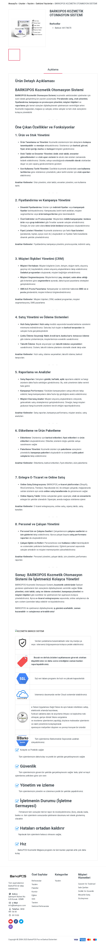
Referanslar (36, 881)
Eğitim (34, 895)
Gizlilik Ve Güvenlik (86, 891)
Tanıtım (35, 902)
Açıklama (53, 69)
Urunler (22, 3)
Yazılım (30, 3)
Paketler (35, 888)
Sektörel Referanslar (40, 906)
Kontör (34, 892)
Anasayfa (12, 3)
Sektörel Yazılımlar (44, 3)
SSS (33, 899)
